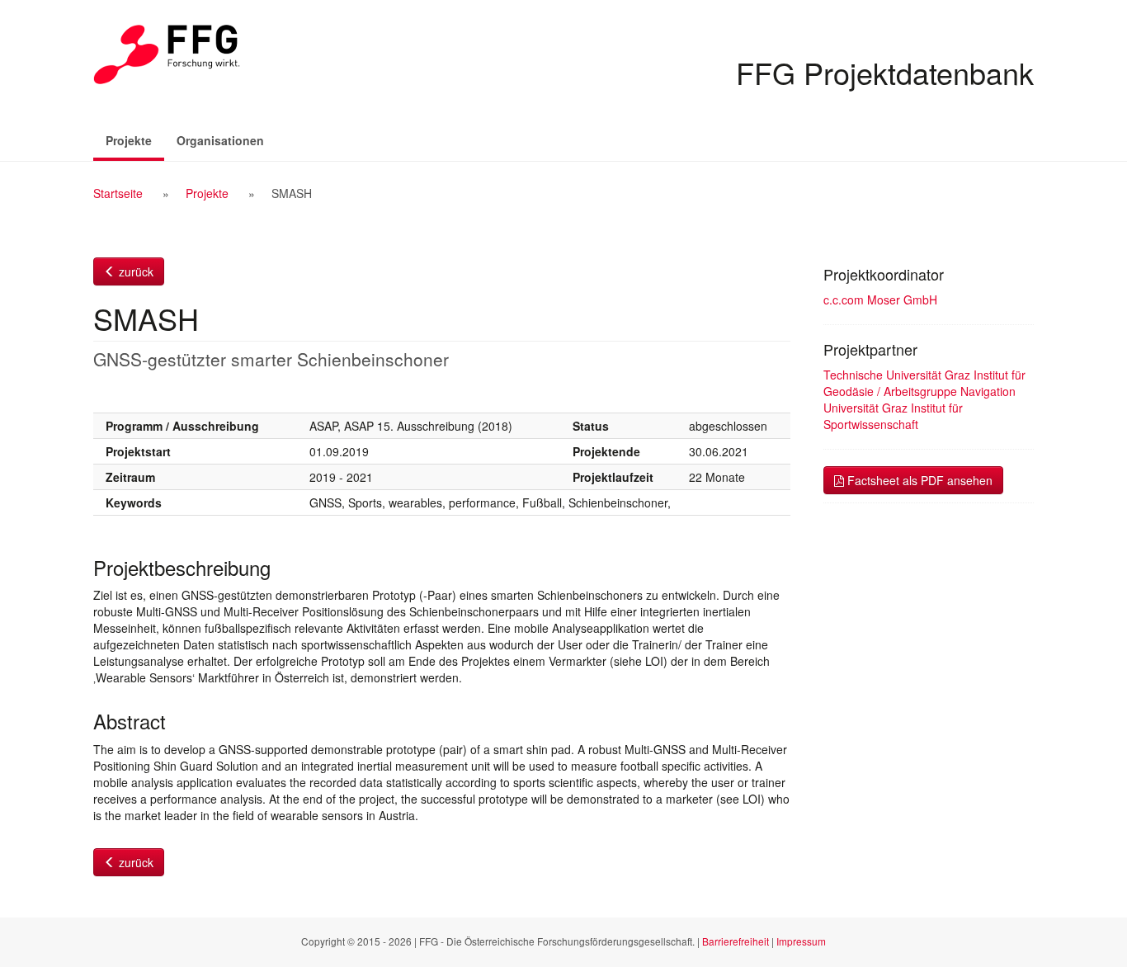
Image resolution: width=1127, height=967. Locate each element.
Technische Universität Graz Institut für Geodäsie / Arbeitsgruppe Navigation (924, 382)
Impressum (801, 941)
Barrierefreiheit (735, 941)
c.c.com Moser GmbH (880, 299)
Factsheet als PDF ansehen (918, 480)
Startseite (118, 193)
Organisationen (220, 140)
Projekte (135, 140)
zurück (134, 271)
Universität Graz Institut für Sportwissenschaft (893, 415)
